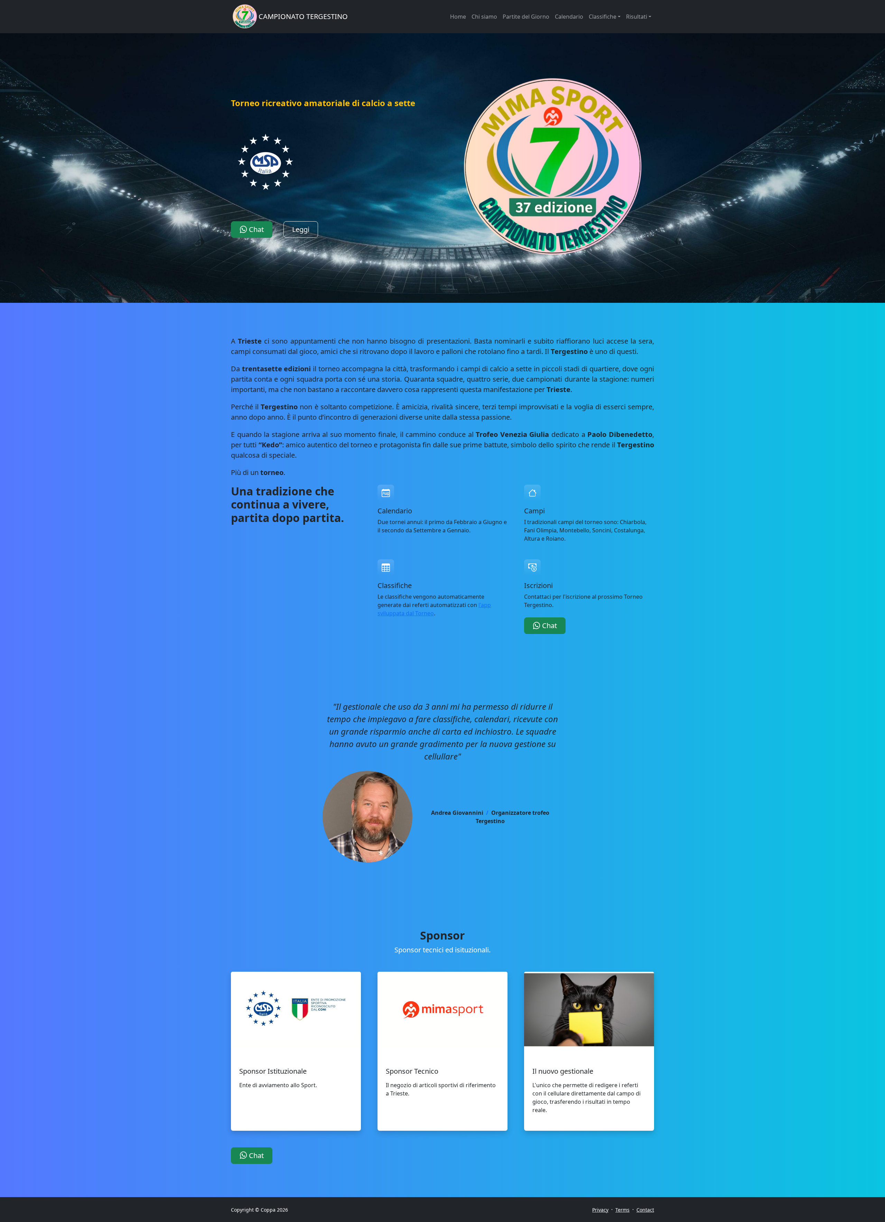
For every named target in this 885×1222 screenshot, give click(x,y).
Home (458, 16)
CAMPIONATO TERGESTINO (303, 16)
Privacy (600, 1209)
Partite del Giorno (526, 16)
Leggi (300, 229)
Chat (255, 229)
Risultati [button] (636, 16)
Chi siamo (484, 16)
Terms (622, 1209)
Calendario (569, 16)
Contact (645, 1209)
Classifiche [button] (602, 16)
